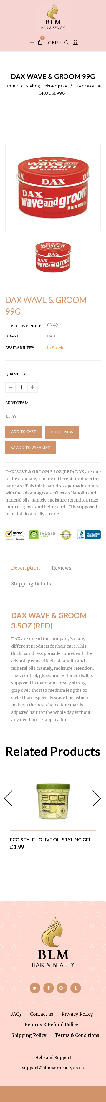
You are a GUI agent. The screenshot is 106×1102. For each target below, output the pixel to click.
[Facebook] (48, 988)
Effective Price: (23, 326)
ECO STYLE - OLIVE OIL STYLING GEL (50, 839)
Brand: (12, 336)
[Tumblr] (75, 988)
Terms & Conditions (77, 1035)
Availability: (19, 347)
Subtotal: (16, 403)
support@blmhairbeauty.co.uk (53, 1067)
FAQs (16, 1014)
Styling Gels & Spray (46, 86)
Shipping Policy (29, 1035)
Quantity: (15, 374)
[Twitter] (35, 988)
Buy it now (62, 432)
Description (25, 568)
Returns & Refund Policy (51, 1024)
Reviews (62, 568)
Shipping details (31, 584)
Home (11, 86)
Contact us (41, 1014)
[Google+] (62, 988)
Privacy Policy (77, 1014)
